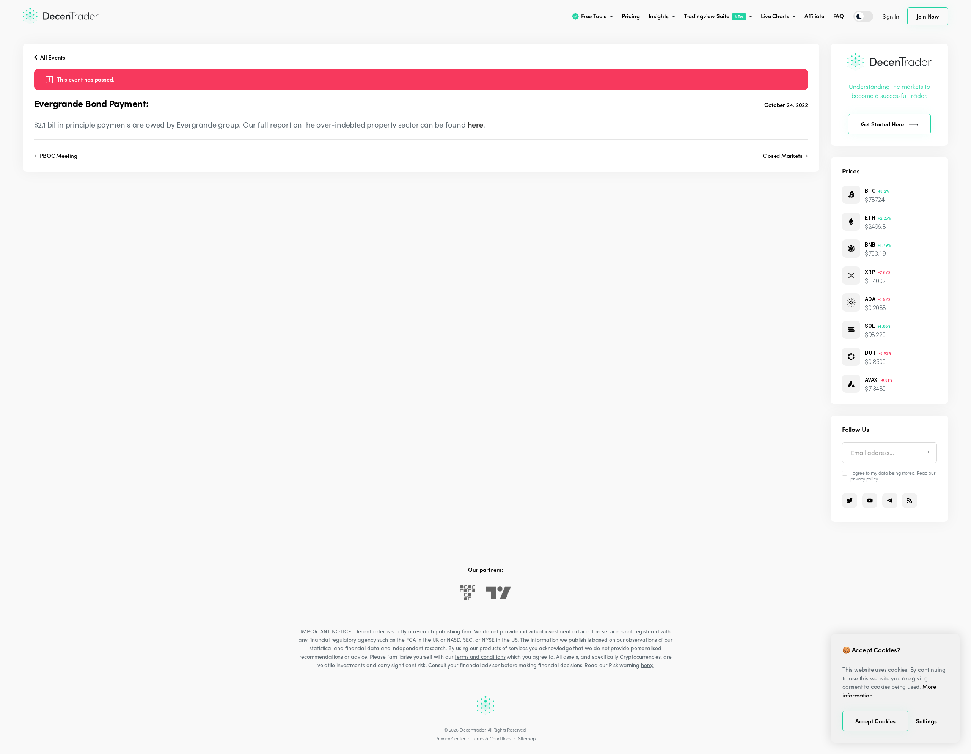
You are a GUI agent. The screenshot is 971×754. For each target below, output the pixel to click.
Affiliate (814, 16)
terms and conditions (480, 656)
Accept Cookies (875, 721)
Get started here (882, 124)
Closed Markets (783, 155)
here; (647, 665)
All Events (52, 57)
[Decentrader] (61, 16)
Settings (926, 721)
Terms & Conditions (491, 738)
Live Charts (775, 16)
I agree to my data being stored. (892, 475)
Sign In (891, 16)
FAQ (838, 16)
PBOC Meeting (57, 155)
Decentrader (472, 729)
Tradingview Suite (714, 16)
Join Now (927, 16)
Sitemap (527, 738)
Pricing (630, 16)
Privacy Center (450, 738)
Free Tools (593, 16)
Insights (658, 16)
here (475, 124)
